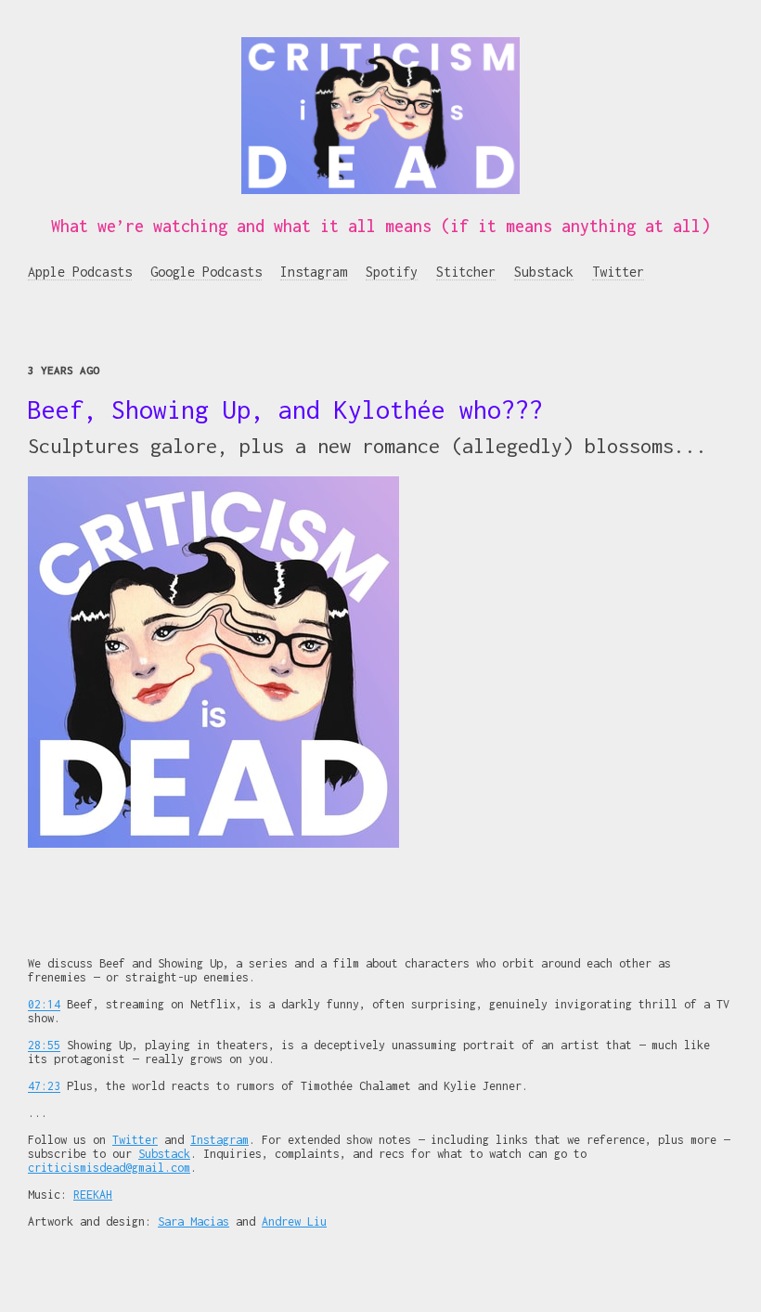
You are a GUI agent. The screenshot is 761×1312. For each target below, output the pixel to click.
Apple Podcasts (80, 271)
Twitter (618, 271)
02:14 (44, 1004)
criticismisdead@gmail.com (109, 1168)
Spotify (392, 271)
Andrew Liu (294, 1221)
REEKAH (92, 1195)
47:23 (44, 1086)
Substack (544, 271)
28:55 (44, 1045)
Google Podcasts (206, 271)
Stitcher (466, 271)
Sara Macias (193, 1221)
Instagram (313, 271)
